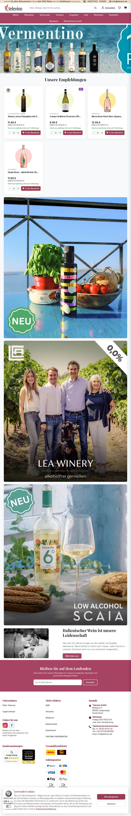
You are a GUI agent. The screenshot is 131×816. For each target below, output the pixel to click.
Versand (49, 711)
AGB (48, 705)
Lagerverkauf (9, 711)
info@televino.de (105, 734)
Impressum (51, 730)
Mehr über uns (72, 656)
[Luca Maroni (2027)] (8, 90)
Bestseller (113, 15)
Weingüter (29, 15)
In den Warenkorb (32, 133)
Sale (86, 15)
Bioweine (54, 21)
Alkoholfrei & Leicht (73, 21)
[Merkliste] (119, 8)
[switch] (8, 806)
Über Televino (9, 705)
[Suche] (95, 7)
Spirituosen (45, 15)
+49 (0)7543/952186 (105, 731)
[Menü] (12, 790)
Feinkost (60, 15)
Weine (16, 15)
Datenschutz (51, 724)
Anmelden (90, 682)
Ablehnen (111, 804)
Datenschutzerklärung (46, 809)
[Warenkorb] (125, 8)
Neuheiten (98, 15)
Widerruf (50, 718)
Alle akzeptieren (111, 797)
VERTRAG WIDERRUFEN (56, 736)
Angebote (73, 15)
